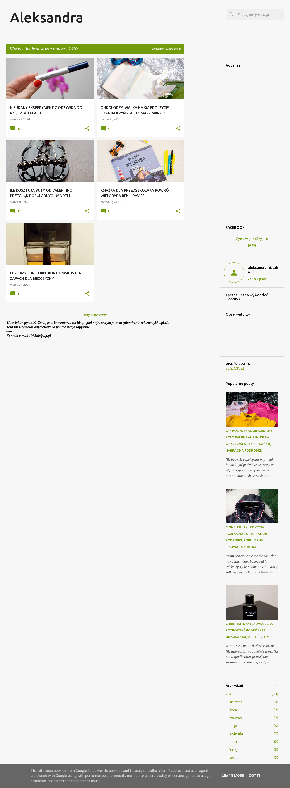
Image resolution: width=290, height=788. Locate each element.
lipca (233, 710)
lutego (234, 750)
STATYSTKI (235, 368)
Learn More (233, 775)
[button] (87, 129)
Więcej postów (95, 315)
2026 (229, 694)
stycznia (235, 758)
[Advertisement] (202, 126)
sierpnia (235, 702)
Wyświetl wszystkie (166, 49)
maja (233, 726)
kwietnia (236, 734)
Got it (255, 775)
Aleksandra (46, 17)
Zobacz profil (257, 279)
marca (234, 742)
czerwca (236, 718)
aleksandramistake (263, 270)
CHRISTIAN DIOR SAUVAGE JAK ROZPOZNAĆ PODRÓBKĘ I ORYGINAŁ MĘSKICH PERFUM (249, 630)
